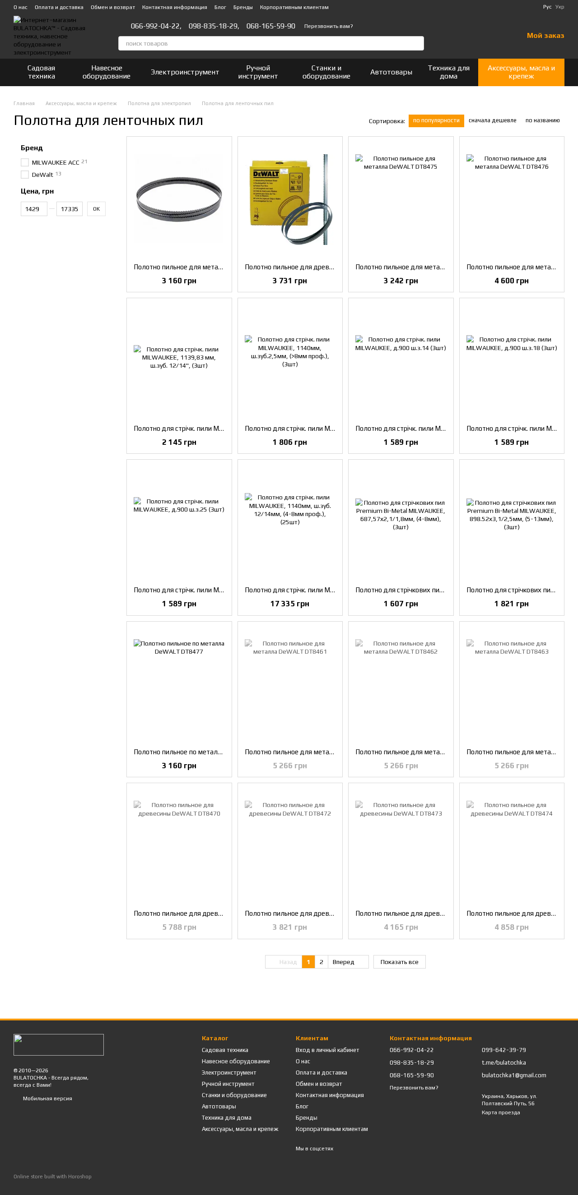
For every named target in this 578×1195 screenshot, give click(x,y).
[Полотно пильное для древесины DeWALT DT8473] (401, 846)
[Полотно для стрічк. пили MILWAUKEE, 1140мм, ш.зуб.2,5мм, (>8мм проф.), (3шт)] (290, 361)
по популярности (436, 120)
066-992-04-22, (156, 26)
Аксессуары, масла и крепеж (521, 72)
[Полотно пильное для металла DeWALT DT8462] (401, 684)
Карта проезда (501, 1112)
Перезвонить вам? (328, 26)
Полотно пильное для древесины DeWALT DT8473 (434, 913)
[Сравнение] (469, 36)
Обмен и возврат (113, 7)
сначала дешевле (493, 120)
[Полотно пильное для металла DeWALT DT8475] (401, 199)
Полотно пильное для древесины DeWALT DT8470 (213, 913)
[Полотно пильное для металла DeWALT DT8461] (290, 684)
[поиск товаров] (417, 43)
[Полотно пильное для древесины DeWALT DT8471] (290, 199)
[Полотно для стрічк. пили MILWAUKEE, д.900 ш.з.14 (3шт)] (401, 361)
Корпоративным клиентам (294, 7)
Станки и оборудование (326, 72)
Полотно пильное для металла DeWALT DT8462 (431, 752)
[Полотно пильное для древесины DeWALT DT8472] (290, 846)
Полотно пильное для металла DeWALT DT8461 (321, 752)
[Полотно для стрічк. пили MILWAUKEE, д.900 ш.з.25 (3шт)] (179, 522)
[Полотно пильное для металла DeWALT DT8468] (179, 199)
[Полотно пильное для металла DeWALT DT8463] (512, 684)
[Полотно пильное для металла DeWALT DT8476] (512, 199)
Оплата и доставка (59, 7)
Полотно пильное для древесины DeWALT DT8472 (324, 913)
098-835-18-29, (214, 26)
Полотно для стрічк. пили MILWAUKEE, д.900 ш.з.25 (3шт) (224, 590)
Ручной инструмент (258, 72)
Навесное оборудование (107, 72)
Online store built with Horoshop (53, 1176)
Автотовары (391, 72)
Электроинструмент (185, 72)
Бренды (243, 7)
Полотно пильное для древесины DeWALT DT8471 (324, 267)
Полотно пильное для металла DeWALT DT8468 (210, 267)
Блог (220, 7)
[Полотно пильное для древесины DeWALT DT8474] (512, 846)
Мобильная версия (47, 1098)
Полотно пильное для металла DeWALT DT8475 (431, 267)
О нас (21, 7)
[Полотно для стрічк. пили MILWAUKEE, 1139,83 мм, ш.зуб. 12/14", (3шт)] (179, 361)
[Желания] (492, 36)
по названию (543, 120)
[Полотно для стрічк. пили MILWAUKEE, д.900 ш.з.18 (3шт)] (512, 361)
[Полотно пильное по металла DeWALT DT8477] (179, 684)
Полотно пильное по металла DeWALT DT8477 (208, 752)
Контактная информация (174, 7)
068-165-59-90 (271, 26)
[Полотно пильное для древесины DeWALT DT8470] (179, 846)
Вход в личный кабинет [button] (327, 1050)
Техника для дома (449, 72)
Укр (559, 6)
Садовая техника (41, 72)
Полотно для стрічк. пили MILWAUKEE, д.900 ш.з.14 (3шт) (445, 428)
